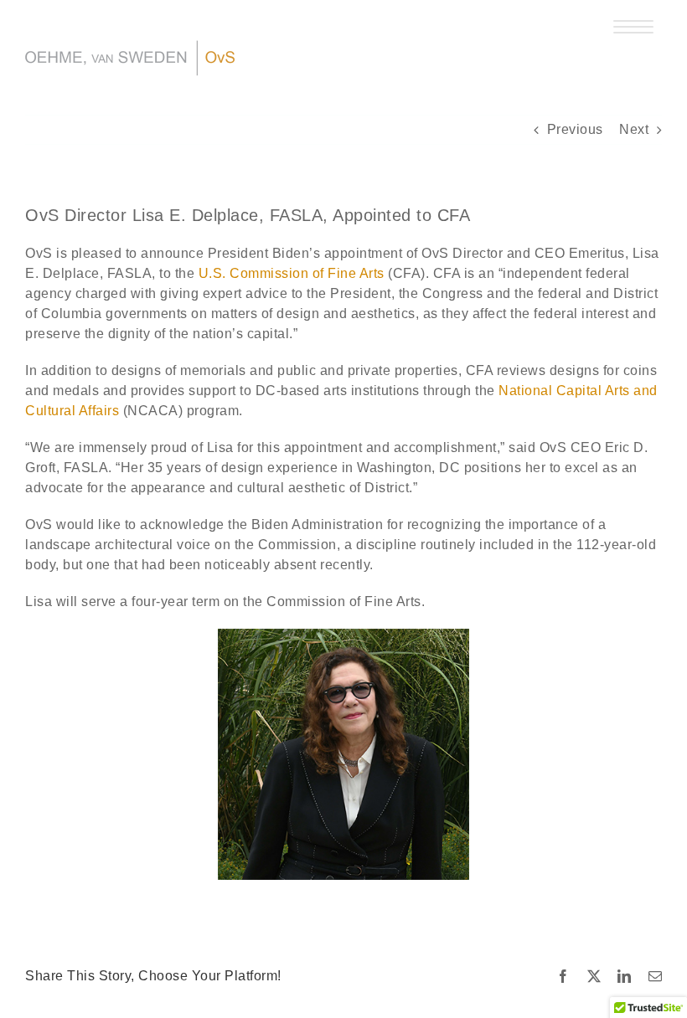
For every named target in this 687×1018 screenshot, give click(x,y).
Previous (575, 129)
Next (633, 129)
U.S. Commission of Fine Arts (292, 273)
